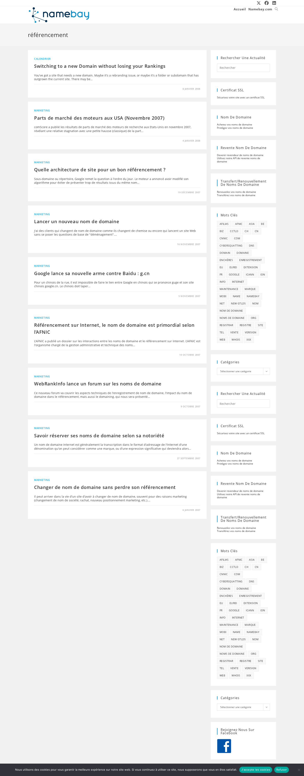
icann (250, 274)
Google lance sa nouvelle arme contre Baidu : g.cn (92, 273)
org (253, 318)
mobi (223, 296)
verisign (250, 332)
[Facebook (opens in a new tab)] (267, 3)
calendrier (42, 59)
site (260, 325)
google (234, 274)
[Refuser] (299, 770)
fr (221, 274)
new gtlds (238, 303)
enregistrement (250, 260)
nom (255, 303)
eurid (233, 267)
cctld (234, 231)
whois (236, 339)
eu (221, 267)
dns (251, 245)
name (237, 296)
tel (222, 332)
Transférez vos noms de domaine (236, 195)
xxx (249, 339)
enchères (226, 260)
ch (246, 231)
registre (245, 325)
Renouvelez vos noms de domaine (236, 192)
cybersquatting (231, 245)
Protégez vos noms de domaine (235, 128)
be (262, 224)
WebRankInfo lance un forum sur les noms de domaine (98, 383)
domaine (243, 253)
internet (238, 282)
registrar (226, 325)
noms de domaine (232, 318)
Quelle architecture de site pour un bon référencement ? (100, 169)
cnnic (224, 238)
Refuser (281, 769)
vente (234, 332)
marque (250, 289)
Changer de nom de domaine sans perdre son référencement (105, 487)
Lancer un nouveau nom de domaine (76, 221)
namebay (253, 296)
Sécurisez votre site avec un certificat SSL (241, 97)
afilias (224, 224)
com (237, 238)
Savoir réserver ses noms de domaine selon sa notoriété (99, 435)
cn (257, 231)
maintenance (229, 289)
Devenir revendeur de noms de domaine (240, 155)
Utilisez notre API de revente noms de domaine (238, 159)
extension (251, 267)
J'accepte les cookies (255, 769)
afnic (239, 224)
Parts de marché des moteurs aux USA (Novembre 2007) (99, 118)
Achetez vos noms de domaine (234, 124)
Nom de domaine (231, 310)
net (222, 303)
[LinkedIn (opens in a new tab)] (273, 3)
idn (262, 274)
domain (225, 253)
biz (222, 231)
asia (252, 224)
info (223, 282)
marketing (42, 110)
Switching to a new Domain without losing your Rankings (99, 66)
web (222, 339)
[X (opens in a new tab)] (259, 3)
